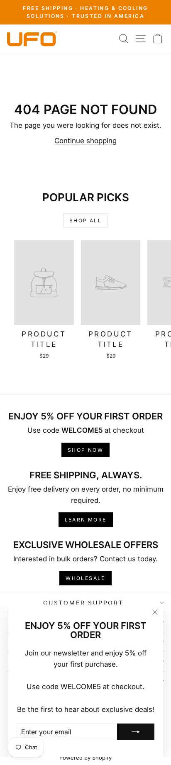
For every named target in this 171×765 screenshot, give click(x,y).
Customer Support (83, 602)
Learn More (86, 519)
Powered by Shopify (85, 757)
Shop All (85, 220)
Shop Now (85, 450)
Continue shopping (85, 140)
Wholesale (85, 578)
